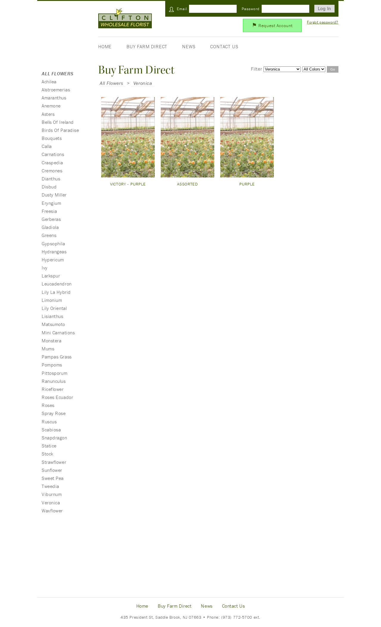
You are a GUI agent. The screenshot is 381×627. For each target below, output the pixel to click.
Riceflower (53, 389)
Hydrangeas (54, 252)
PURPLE (247, 184)
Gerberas (51, 219)
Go (332, 69)
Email (182, 8)
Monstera (51, 341)
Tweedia (50, 486)
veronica (142, 83)
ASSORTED (187, 184)
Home (105, 46)
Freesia (49, 211)
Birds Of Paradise (60, 130)
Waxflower (52, 511)
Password (251, 8)
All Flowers (111, 83)
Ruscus (49, 422)
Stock (47, 454)
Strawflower (54, 462)
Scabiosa (51, 430)
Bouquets (52, 138)
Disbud (49, 187)
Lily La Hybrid (56, 292)
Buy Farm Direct (147, 46)
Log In (324, 8)
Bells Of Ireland (58, 122)
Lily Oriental (54, 308)
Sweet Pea (53, 478)
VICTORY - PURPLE (128, 184)
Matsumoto (53, 324)
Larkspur (51, 276)
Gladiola (50, 227)
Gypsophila (53, 244)
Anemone (51, 106)
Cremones (52, 171)
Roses (48, 405)
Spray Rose (54, 413)
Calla (47, 146)
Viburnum (52, 494)
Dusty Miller (54, 195)
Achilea (49, 82)
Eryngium (51, 203)
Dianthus (51, 179)
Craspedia (52, 163)
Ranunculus (54, 381)
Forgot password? (322, 22)
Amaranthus (54, 98)
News (188, 46)
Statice (49, 446)
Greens (49, 235)
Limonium (52, 300)
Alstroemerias (56, 90)
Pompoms (52, 365)
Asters (48, 114)
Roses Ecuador (57, 397)
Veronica (51, 503)
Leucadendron (57, 284)
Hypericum (53, 260)
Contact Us (224, 46)
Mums (48, 349)
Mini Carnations (58, 333)
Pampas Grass (57, 357)
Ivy (45, 268)
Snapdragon (54, 438)
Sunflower (52, 470)
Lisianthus (52, 316)
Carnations (53, 154)
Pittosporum (54, 373)
